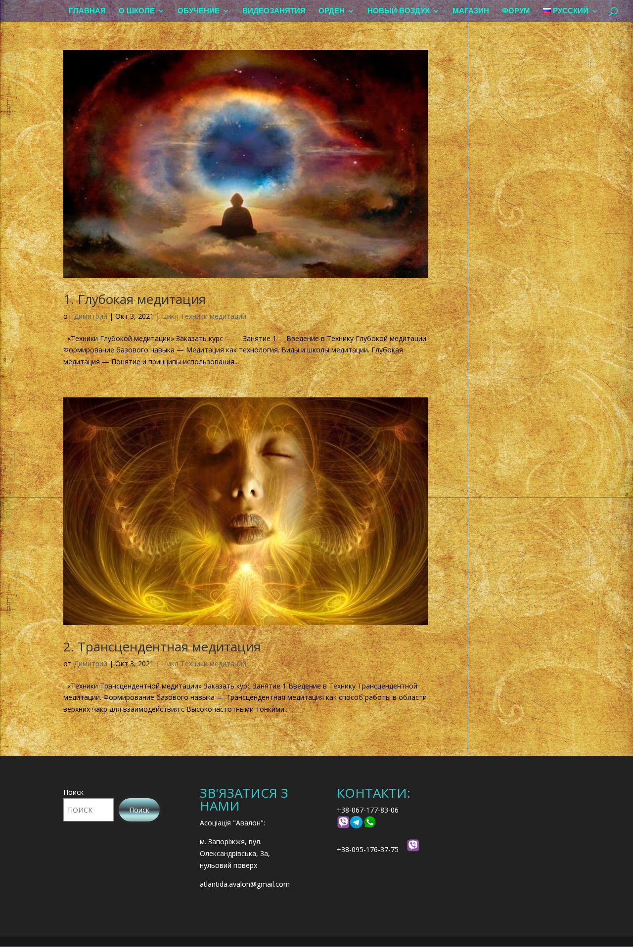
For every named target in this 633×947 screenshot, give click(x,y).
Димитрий (90, 316)
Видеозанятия (274, 11)
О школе (137, 11)
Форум (516, 11)
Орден (331, 11)
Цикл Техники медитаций (204, 316)
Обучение (199, 11)
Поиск (73, 792)
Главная (87, 11)
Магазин (470, 11)
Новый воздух (398, 11)
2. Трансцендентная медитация (162, 646)
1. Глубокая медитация (134, 299)
